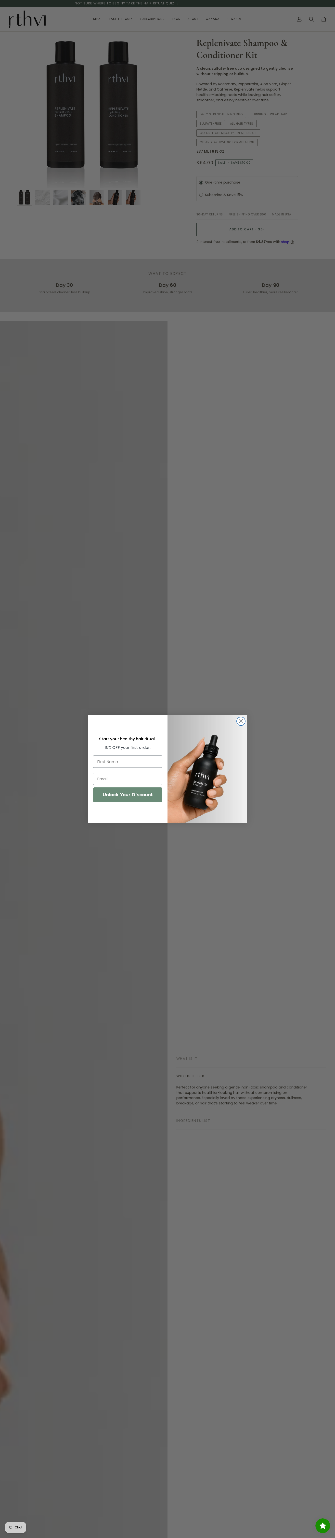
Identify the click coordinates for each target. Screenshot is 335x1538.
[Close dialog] (241, 721)
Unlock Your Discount (128, 794)
